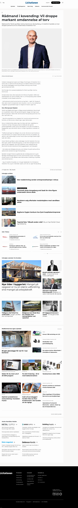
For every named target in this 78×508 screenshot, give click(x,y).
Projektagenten (21, 6)
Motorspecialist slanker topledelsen (10, 431)
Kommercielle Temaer (47, 6)
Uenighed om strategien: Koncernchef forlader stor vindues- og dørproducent (52, 429)
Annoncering (19, 479)
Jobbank (37, 6)
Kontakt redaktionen (42, 475)
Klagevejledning (30, 481)
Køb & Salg (30, 6)
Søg (3, 2)
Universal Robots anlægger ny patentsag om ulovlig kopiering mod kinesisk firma (11, 436)
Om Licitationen (41, 482)
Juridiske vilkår (30, 478)
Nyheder (13, 6)
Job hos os (40, 479)
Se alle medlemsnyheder (56, 414)
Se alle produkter (19, 484)
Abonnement (19, 475)
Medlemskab (19, 477)
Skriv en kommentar (56, 169)
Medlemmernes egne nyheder (11, 328)
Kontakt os (40, 477)
